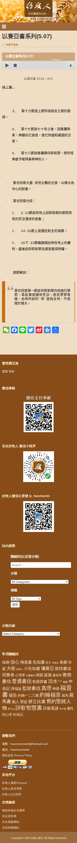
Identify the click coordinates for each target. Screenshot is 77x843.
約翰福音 (50, 695)
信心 (14, 662)
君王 (48, 662)
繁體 (5, 371)
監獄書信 (31, 688)
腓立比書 (37, 701)
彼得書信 (63, 668)
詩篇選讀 (51, 708)
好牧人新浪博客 (12, 788)
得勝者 (8, 675)
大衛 (10, 668)
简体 (11, 371)
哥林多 (55, 663)
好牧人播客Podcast (14, 782)
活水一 (55, 681)
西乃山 (11, 708)
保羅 (5, 662)
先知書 (39, 662)
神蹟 (55, 689)
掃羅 (39, 675)
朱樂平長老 (12, 44)
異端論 (16, 689)
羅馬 (65, 695)
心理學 (20, 675)
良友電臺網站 (10, 821)
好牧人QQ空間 (11, 794)
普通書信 (22, 681)
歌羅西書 (39, 681)
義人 (15, 702)
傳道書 (26, 662)
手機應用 (30, 675)
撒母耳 (57, 675)
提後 (48, 675)
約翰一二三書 (28, 695)
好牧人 (19, 669)
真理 (46, 688)
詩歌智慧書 (28, 708)
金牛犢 (62, 708)
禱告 (13, 695)
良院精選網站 (10, 827)
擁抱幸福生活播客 (13, 810)
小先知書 (32, 668)
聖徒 (24, 702)
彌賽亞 (47, 668)
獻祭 (65, 682)
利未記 (18, 715)
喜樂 (63, 662)
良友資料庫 (9, 816)
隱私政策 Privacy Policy (17, 755)
